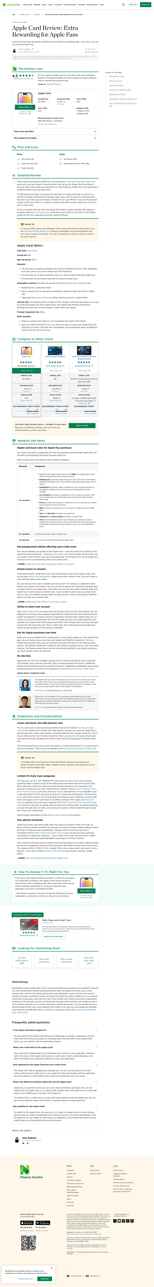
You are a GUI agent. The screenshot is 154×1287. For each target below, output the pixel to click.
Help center (94, 1170)
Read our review (53, 936)
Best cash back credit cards (89, 960)
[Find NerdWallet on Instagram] (123, 1221)
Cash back (32, 251)
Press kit (70, 1202)
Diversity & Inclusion (75, 1183)
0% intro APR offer (53, 851)
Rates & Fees (23, 113)
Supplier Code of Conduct (120, 1175)
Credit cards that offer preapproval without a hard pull (50, 564)
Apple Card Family (30, 611)
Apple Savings (41, 298)
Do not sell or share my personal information (122, 1190)
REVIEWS (37, 14)
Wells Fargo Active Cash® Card (47, 833)
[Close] (51, 1267)
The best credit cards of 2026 (21, 960)
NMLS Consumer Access (75, 1234)
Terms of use (118, 1170)
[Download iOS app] (27, 1223)
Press (69, 1199)
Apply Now (27, 107)
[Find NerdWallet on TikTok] (132, 1221)
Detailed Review (116, 85)
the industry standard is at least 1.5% (80, 748)
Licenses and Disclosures (93, 1234)
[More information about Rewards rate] (30, 388)
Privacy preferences (121, 1186)
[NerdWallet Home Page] (11, 4)
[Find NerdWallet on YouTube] (119, 1221)
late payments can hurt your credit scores (76, 669)
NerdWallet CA (95, 1276)
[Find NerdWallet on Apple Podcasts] (127, 1221)
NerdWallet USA (76, 1276)
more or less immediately (39, 576)
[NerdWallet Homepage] (13, 14)
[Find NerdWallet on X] (115, 1221)
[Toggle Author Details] (32, 49)
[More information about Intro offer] (59, 398)
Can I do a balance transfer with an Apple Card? (47, 858)
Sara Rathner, (40, 690)
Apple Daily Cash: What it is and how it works (46, 602)
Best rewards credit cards (66, 960)
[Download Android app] (43, 1223)
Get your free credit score (47, 124)
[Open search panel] (123, 4)
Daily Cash (73, 283)
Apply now (25, 371)
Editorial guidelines (75, 1187)
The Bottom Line (116, 76)
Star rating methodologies (73, 1191)
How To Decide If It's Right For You (123, 104)
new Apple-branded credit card (81, 182)
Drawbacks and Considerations (123, 99)
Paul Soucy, (39, 707)
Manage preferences (25, 1279)
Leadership (71, 1174)
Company (70, 1170)
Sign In (132, 4)
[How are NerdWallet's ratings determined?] (32, 78)
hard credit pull (60, 554)
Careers (70, 1177)
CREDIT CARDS (24, 14)
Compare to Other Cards (120, 90)
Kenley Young (90, 52)
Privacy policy (119, 1179)
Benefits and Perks (117, 94)
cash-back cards (41, 212)
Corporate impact (74, 1180)
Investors (70, 1205)
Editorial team (72, 1196)
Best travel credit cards (44, 960)
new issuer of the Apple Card (37, 231)
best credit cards (57, 815)
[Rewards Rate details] (64, 101)
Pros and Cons (115, 81)
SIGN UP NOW (82, 425)
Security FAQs (96, 1174)
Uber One (50, 325)
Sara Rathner (26, 49)
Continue (44, 1279)
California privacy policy (123, 1182)
